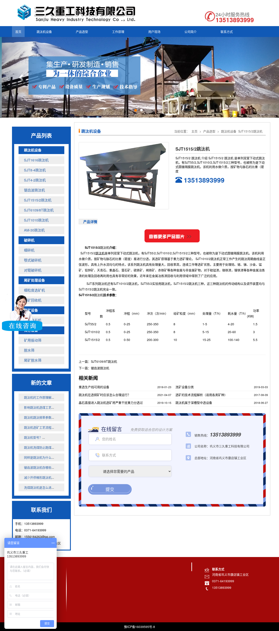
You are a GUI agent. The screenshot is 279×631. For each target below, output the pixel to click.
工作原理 (118, 31)
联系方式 (227, 31)
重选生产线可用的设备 (94, 386)
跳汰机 (104, 247)
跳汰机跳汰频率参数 (37, 417)
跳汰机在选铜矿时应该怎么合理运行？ (105, 394)
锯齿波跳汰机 (100, 367)
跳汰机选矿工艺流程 (37, 427)
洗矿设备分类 (184, 386)
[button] (21, 77)
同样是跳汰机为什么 (37, 457)
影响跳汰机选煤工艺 (37, 407)
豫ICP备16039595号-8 (139, 626)
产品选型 (82, 31)
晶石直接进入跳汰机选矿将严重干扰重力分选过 (111, 402)
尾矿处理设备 (34, 279)
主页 (194, 131)
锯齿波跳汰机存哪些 (37, 467)
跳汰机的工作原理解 (37, 397)
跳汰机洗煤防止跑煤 (37, 447)
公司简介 (190, 31)
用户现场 (154, 31)
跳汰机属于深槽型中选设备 (193, 402)
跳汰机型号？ (33, 437)
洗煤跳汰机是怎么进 (37, 487)
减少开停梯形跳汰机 (37, 477)
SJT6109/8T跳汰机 (104, 361)
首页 (18, 31)
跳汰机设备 (44, 31)
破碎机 (29, 239)
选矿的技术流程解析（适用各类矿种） (201, 394)
